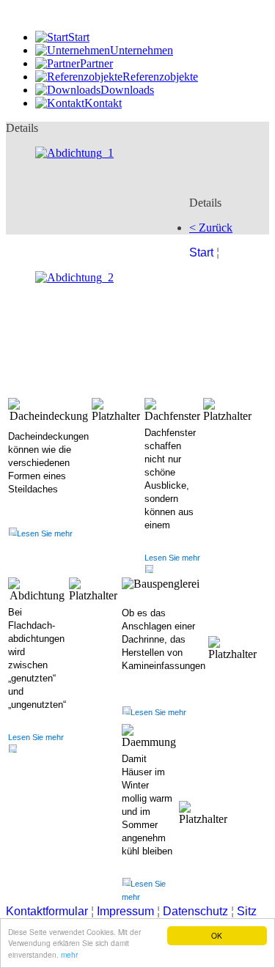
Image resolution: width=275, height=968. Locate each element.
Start (201, 252)
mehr (69, 954)
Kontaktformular (47, 911)
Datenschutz (197, 911)
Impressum (127, 911)
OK (216, 935)
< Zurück (210, 227)
